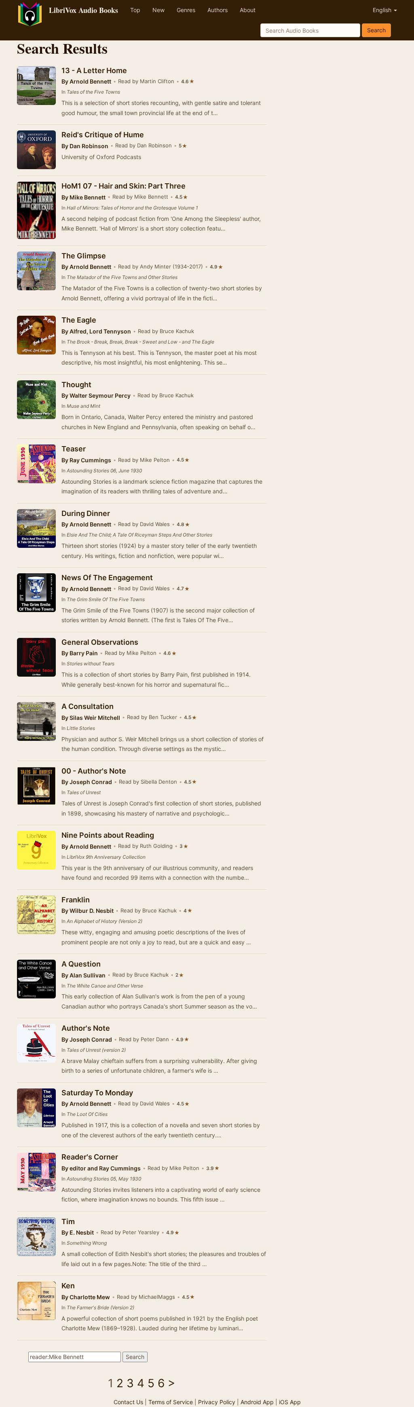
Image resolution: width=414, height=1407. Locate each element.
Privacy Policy (216, 1402)
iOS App (290, 1402)
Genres (186, 9)
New (158, 9)
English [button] (383, 9)
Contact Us (128, 1402)
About (248, 9)
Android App (257, 1402)
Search (376, 30)
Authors (217, 9)
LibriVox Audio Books (83, 10)
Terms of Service (170, 1402)
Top (135, 9)
